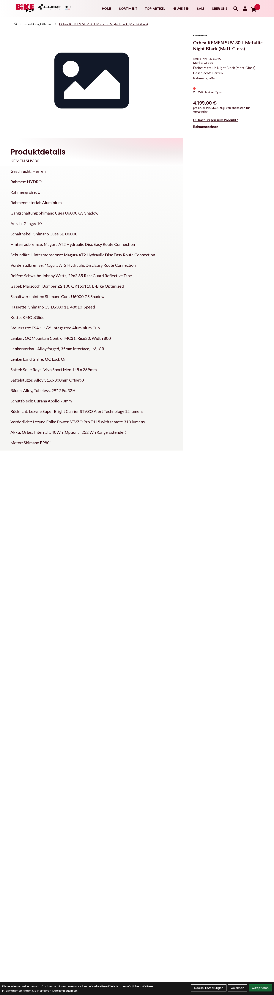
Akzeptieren (260, 988)
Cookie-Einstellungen (208, 988)
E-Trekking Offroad (37, 24)
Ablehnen (237, 988)
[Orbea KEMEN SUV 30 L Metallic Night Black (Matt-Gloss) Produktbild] (91, 82)
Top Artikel (155, 8)
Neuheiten (181, 8)
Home (106, 8)
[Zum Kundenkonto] (245, 9)
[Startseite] (15, 24)
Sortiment (128, 8)
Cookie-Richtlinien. (65, 991)
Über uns (219, 8)
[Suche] (235, 8)
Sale (200, 8)
